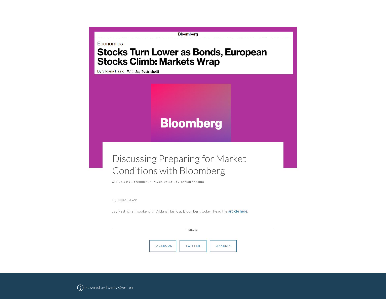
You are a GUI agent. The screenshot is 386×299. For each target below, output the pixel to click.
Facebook (163, 245)
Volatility (172, 182)
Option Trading (192, 182)
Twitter (193, 245)
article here (237, 211)
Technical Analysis (148, 182)
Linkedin (223, 245)
